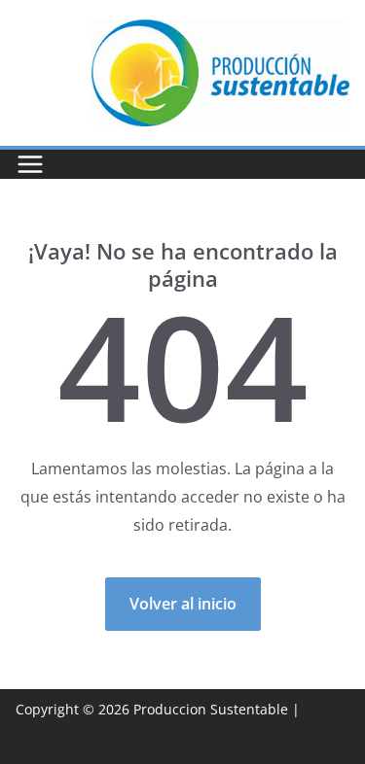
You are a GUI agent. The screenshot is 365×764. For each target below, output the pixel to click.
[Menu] (30, 164)
